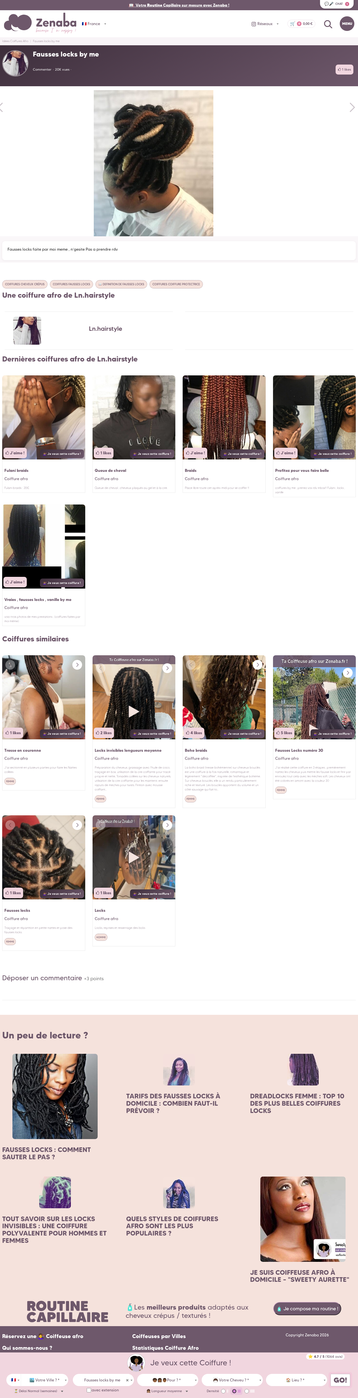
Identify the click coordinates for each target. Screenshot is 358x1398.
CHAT (336, 3)
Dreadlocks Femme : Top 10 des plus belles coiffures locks (297, 1103)
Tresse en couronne (22, 750)
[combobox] (13, 1380)
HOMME (101, 937)
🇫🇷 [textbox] (13, 1380)
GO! (340, 1380)
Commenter (42, 69)
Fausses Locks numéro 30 (299, 750)
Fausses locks (17, 910)
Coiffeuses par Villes (159, 1336)
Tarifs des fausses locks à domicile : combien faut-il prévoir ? (173, 1103)
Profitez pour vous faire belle (302, 470)
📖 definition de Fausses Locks (121, 284)
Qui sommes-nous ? (27, 1348)
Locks (100, 910)
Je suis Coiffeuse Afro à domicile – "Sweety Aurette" (299, 1276)
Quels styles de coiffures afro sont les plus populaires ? (172, 1226)
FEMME (10, 781)
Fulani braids (16, 470)
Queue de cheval (110, 470)
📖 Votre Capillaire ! (179, 5)
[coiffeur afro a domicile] (136, 1363)
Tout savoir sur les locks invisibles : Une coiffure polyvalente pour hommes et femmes (54, 1230)
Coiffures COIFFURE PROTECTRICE (176, 284)
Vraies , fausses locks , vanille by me (37, 599)
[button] (77, 665)
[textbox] (44, 1380)
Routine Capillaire (68, 1311)
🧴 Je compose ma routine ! (307, 1309)
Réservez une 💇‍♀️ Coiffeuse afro (42, 1336)
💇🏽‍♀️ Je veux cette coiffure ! (62, 454)
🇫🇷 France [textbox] (91, 23)
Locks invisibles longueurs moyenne (128, 750)
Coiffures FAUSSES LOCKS (71, 284)
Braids (191, 470)
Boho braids (196, 750)
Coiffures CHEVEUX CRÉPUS (25, 284)
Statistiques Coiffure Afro (165, 1348)
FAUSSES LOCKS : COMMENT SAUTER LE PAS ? (46, 1153)
